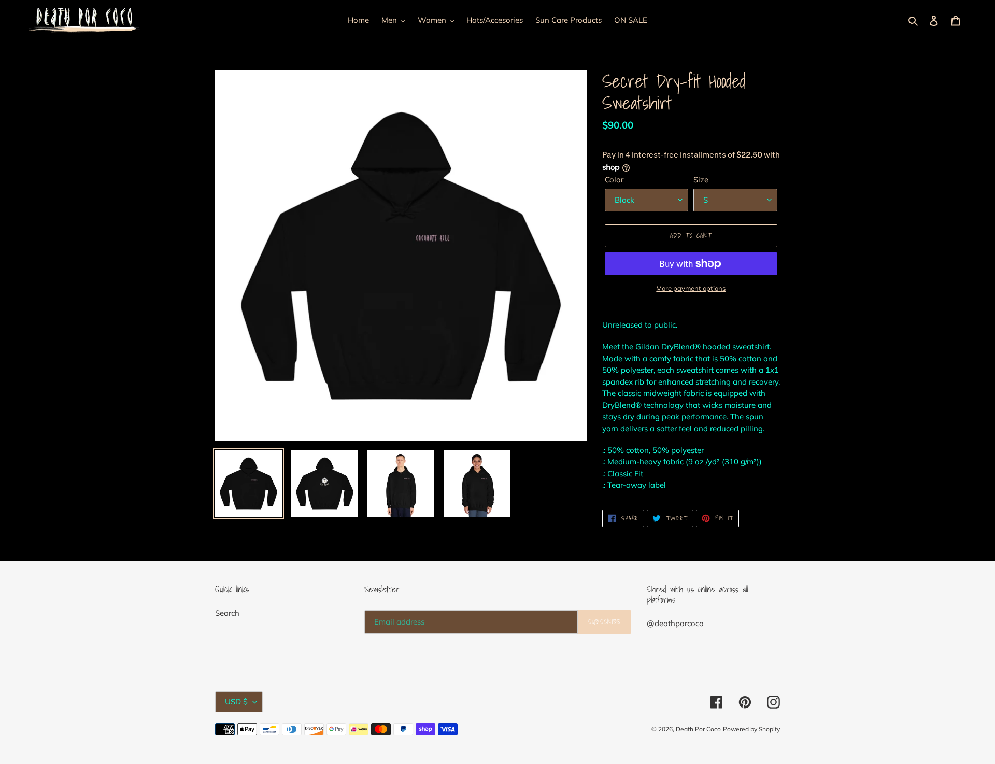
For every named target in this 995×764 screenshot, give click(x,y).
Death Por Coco (698, 729)
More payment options (691, 288)
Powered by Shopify (751, 729)
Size (700, 180)
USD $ (236, 701)
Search (227, 613)
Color (614, 180)
